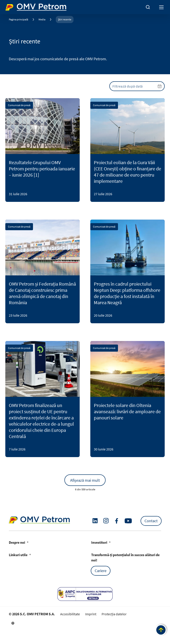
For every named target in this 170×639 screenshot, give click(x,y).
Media (42, 19)
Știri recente (64, 19)
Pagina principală (18, 19)
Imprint (90, 614)
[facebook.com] (116, 521)
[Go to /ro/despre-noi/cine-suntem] (12, 623)
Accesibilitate (70, 614)
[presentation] (137, 86)
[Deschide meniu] (161, 7)
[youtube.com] (128, 521)
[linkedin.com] (95, 521)
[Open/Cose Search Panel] (148, 7)
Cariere (100, 570)
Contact (151, 520)
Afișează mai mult (85, 480)
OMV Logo (12, 6)
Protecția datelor (114, 614)
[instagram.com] (106, 521)
